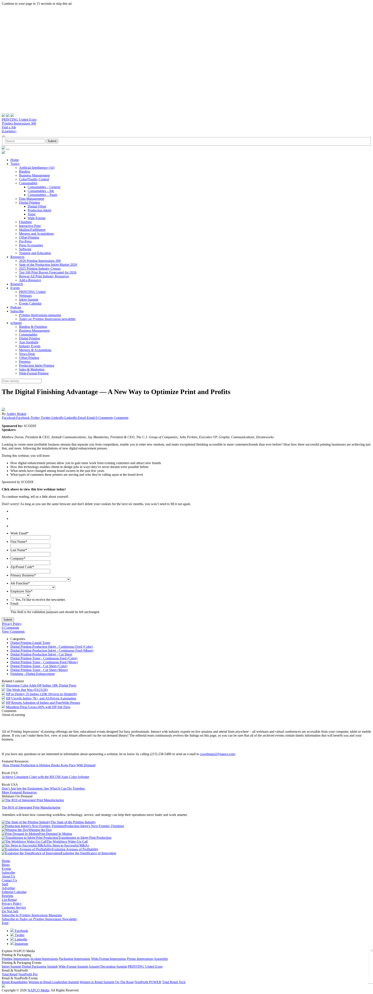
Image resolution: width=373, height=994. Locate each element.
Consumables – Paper (42, 195)
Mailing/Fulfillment (32, 230)
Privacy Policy (12, 624)
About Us (8, 876)
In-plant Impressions (44, 959)
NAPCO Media (38, 990)
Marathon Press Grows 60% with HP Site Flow (38, 707)
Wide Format (36, 218)
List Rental (9, 900)
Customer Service (14, 907)
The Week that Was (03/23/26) (27, 690)
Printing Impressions (16, 959)
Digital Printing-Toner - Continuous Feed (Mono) (44, 662)
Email (14, 603)
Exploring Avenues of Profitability (75, 849)
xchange (16, 323)
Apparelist (161, 959)
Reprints (7, 896)
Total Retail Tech (173, 982)
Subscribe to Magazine (32, 915)
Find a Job (9, 127)
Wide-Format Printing (34, 373)
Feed (5, 923)
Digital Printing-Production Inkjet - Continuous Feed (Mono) (51, 650)
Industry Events (29, 346)
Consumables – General (44, 187)
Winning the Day (40, 830)
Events (15, 288)
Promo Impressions (140, 959)
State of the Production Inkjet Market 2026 (48, 264)
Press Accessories (31, 245)
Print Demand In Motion (55, 834)
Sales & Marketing (31, 369)
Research (16, 284)
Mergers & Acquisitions (35, 350)
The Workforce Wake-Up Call (67, 841)
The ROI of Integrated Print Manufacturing (31, 807)
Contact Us (9, 880)
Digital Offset (37, 206)
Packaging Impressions (74, 959)
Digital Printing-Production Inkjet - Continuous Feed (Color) (51, 646)
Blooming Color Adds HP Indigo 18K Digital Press (41, 685)
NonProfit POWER (147, 982)
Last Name (18, 550)
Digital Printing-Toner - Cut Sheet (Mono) (39, 670)
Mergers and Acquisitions (36, 233)
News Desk (27, 354)
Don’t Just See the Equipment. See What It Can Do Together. (43, 788)
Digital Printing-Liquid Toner (30, 643)
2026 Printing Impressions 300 (40, 261)
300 (19, 123)
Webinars (25, 295)
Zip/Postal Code (22, 567)
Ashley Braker (16, 414)
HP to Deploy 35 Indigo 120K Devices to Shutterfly (41, 694)
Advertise (8, 888)
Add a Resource (30, 280)
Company (17, 558)
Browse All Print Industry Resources (44, 276)
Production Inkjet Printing (36, 365)
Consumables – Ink (41, 191)
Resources (17, 257)
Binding (24, 171)
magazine (40, 315)
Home (14, 160)
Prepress (24, 361)
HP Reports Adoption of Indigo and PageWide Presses (43, 702)
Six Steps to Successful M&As (68, 845)
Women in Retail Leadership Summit (53, 982)
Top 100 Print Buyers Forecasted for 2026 (47, 272)
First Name (18, 541)
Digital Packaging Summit (40, 966)
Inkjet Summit (28, 299)
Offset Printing (29, 237)
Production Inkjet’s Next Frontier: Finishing (94, 826)
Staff (5, 884)
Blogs (6, 865)
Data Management (31, 198)
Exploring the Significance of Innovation (88, 853)
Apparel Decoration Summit (108, 966)
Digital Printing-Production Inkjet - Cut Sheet (41, 654)
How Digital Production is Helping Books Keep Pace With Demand (49, 765)
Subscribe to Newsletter (39, 919)
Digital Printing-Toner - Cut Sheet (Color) (38, 666)
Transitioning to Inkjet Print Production (84, 837)
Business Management (34, 175)
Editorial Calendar (14, 892)
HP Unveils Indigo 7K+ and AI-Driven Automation (41, 698)
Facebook (21, 931)
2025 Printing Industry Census (39, 268)
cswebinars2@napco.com (217, 754)
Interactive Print (30, 226)
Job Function (20, 583)
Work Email (19, 533)
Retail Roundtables (15, 982)
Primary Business (23, 575)
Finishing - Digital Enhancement (32, 674)
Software (25, 249)
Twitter (19, 935)
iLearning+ (9, 131)
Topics (14, 164)
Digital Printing (29, 202)
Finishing (25, 222)
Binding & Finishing (33, 327)
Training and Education (35, 253)
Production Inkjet (39, 210)
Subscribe (17, 311)
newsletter (47, 319)
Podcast (15, 307)
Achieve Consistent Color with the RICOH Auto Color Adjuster (45, 777)
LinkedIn (20, 939)
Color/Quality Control (34, 179)
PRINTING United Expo (19, 119)
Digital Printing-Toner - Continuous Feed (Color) (43, 658)
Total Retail (9, 974)
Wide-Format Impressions (108, 959)
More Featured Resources (19, 792)
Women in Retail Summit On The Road (107, 982)
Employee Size (21, 591)
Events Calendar (30, 303)
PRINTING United (32, 292)
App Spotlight (28, 342)
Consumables (28, 183)
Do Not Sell (10, 911)
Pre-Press (25, 241)
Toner (32, 214)
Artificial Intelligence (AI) (36, 167)
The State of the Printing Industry (73, 822)
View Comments (13, 631)
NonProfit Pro (28, 974)
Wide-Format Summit (73, 966)
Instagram (21, 943)
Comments (121, 418)
